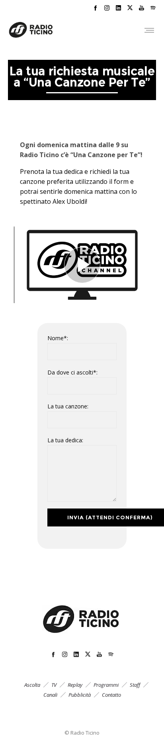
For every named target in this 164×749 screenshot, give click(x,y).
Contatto (111, 694)
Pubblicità (79, 694)
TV (54, 684)
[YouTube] (141, 8)
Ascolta (32, 684)
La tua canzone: (67, 406)
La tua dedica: (65, 440)
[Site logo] (31, 30)
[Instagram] (107, 8)
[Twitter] (130, 8)
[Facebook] (95, 8)
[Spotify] (153, 8)
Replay (75, 684)
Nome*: (57, 338)
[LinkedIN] (118, 8)
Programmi (106, 684)
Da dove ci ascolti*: (72, 372)
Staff (135, 684)
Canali (50, 694)
